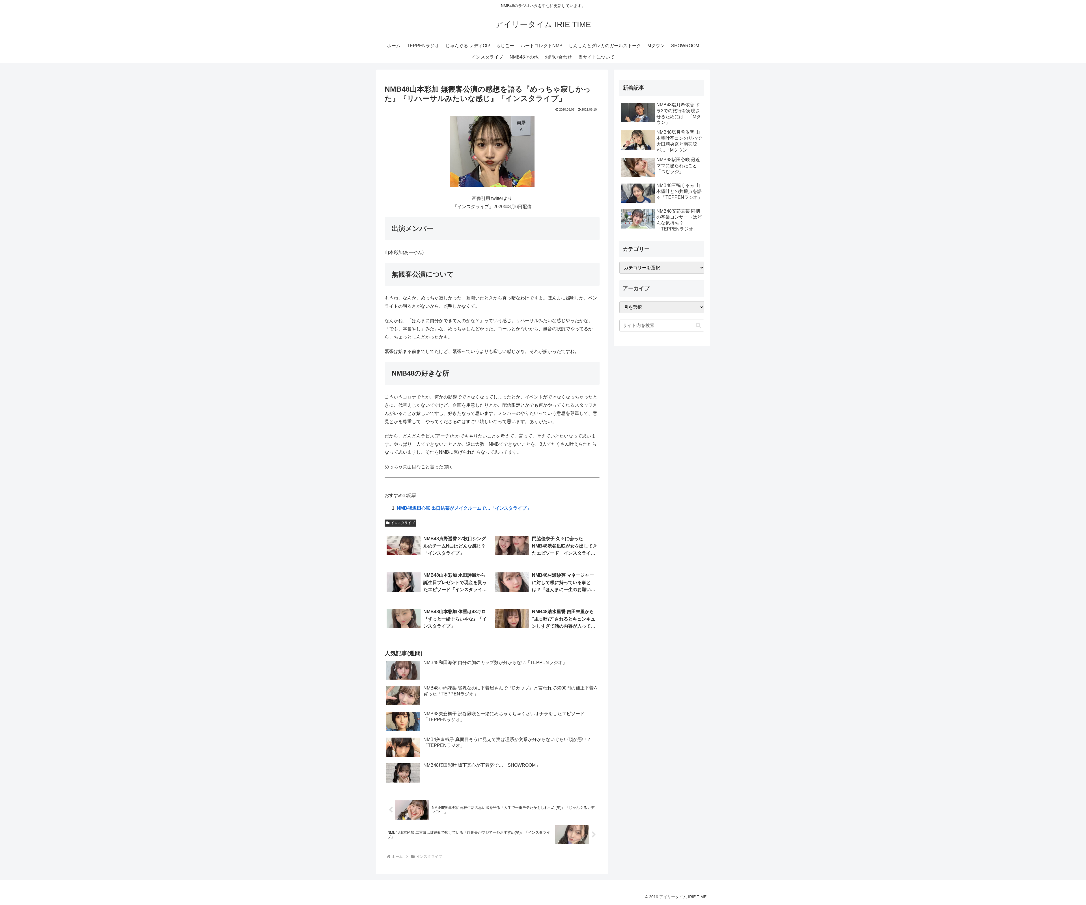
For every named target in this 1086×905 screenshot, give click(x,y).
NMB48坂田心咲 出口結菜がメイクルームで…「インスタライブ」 (464, 508)
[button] (698, 325)
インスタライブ (403, 523)
